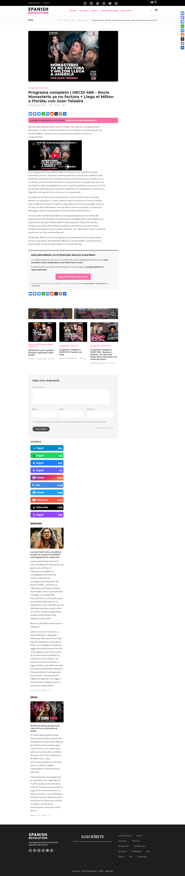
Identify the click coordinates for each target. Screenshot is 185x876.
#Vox (130, 857)
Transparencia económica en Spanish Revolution (43, 843)
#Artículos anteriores (125, 836)
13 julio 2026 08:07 (42, 815)
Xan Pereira (31, 359)
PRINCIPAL (58, 309)
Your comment (38, 387)
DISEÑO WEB (109, 871)
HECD (72, 20)
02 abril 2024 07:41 (102, 363)
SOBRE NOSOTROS (34, 3)
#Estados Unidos (124, 846)
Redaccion (31, 105)
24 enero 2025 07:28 (40, 359)
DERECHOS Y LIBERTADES (87, 309)
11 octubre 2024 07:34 (41, 105)
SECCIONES (83, 10)
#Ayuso (139, 836)
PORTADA (73, 10)
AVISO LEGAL (76, 871)
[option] (42, 340)
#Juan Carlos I (123, 851)
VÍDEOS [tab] (33, 697)
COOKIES (101, 871)
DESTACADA (102, 309)
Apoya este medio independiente (73, 276)
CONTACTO (46, 3)
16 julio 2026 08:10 (41, 690)
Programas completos (83, 20)
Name (34, 409)
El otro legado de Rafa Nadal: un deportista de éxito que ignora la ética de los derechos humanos (53, 316)
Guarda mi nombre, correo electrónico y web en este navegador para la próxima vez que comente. (70, 422)
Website (90, 409)
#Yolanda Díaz (142, 857)
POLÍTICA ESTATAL (46, 309)
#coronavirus (123, 841)
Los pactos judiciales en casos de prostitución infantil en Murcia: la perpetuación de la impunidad (94, 316)
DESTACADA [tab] (36, 523)
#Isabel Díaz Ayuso (140, 846)
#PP (148, 851)
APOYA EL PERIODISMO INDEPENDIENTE (81, 120)
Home (59, 20)
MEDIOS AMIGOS (127, 10)
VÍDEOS (93, 10)
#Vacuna (121, 857)
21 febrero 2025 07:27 (71, 358)
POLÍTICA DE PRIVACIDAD (89, 871)
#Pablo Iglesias (136, 851)
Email (61, 409)
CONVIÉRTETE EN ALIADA (109, 10)
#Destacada (136, 841)
